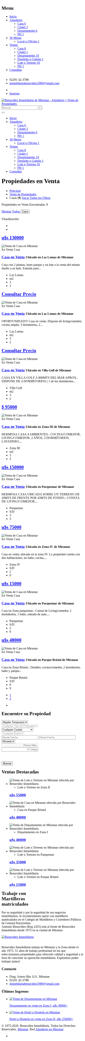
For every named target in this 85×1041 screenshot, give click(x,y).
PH (20, 34)
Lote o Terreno (28, 62)
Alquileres (15, 20)
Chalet (22, 27)
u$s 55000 (17, 795)
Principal (15, 190)
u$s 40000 (17, 840)
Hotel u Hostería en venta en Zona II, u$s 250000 (41, 1019)
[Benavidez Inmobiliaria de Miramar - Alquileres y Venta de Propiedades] (18, 937)
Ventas (13, 45)
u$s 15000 (17, 885)
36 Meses (15, 37)
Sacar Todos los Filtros (36, 198)
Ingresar (14, 93)
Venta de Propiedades (22, 194)
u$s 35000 (17, 862)
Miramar (23, 1029)
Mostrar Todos (11, 211)
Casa (21, 23)
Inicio (13, 16)
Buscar (7, 763)
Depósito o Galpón (30, 59)
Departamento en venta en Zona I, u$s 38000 (38, 1005)
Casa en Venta (13, 257)
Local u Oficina (28, 41)
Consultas (15, 69)
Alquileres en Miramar (49, 1029)
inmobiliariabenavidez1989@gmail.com (34, 83)
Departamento (27, 30)
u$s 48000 (17, 817)
